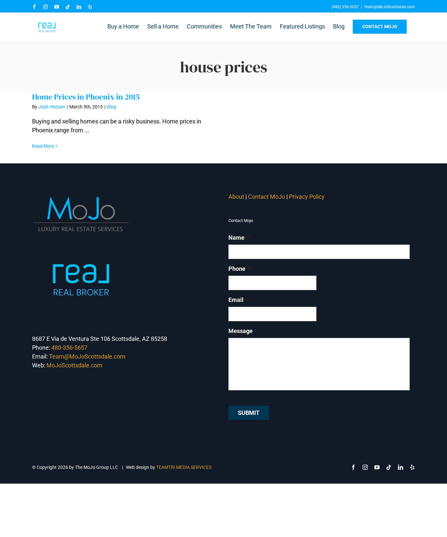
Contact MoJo (266, 196)
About (236, 196)
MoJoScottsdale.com (74, 365)
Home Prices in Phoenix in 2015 (86, 96)
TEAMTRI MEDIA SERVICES (183, 467)
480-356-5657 (69, 347)
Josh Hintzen (51, 106)
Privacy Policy (307, 196)
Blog (111, 106)
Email (238, 299)
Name (239, 237)
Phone (239, 268)
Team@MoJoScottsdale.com (389, 7)
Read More (43, 146)
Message (240, 330)
